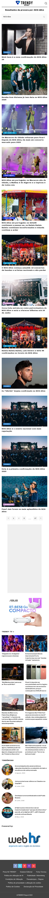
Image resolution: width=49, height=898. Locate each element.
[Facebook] (15, 866)
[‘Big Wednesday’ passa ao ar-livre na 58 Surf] (13, 672)
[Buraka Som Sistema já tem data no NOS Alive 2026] (24, 79)
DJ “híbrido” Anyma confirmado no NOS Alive (23, 391)
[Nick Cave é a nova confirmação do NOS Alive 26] (24, 39)
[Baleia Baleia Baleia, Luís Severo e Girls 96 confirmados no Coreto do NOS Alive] (24, 333)
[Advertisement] (24, 558)
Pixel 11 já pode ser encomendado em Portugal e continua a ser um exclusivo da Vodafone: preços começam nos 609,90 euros (36, 687)
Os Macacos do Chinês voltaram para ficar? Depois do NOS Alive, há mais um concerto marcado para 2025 (23, 140)
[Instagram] (29, 866)
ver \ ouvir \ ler (9, 132)
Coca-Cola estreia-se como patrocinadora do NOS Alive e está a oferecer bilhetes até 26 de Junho (24, 310)
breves (7, 52)
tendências (8, 303)
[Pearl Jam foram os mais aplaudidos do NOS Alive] (24, 491)
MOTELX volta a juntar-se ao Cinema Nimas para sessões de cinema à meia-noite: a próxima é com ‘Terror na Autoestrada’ (36, 750)
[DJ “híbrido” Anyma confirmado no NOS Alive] (24, 373)
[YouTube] (34, 866)
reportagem (9, 175)
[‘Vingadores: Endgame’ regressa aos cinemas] (13, 643)
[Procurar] (46, 3)
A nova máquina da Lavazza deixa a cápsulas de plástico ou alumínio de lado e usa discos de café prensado (31, 768)
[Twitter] (20, 866)
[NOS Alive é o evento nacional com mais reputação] (24, 411)
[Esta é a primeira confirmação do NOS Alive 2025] (24, 451)
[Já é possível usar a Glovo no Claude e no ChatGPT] (7, 784)
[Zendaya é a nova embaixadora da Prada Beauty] (7, 798)
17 (35, 518)
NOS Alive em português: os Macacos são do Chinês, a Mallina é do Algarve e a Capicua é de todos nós (24, 182)
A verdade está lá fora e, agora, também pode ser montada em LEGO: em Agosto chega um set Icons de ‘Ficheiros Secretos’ (12, 750)
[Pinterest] (24, 866)
